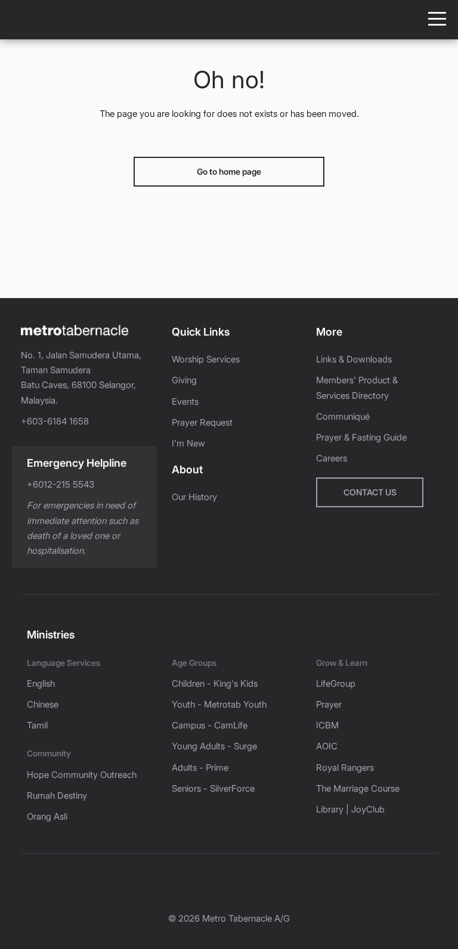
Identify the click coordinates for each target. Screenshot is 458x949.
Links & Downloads (354, 359)
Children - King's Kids (215, 683)
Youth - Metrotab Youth (219, 704)
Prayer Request (202, 422)
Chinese (42, 704)
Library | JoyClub (350, 809)
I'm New (188, 443)
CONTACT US (370, 492)
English (41, 683)
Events (185, 401)
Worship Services (206, 359)
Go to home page (229, 171)
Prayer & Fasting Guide (361, 437)
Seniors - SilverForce (213, 788)
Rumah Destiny (57, 795)
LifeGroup (335, 683)
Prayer (329, 704)
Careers (331, 458)
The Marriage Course (358, 788)
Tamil (37, 725)
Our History (194, 497)
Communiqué (343, 416)
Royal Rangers (345, 767)
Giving (184, 380)
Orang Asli (47, 816)
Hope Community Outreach (82, 774)
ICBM (327, 725)
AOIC (327, 746)
